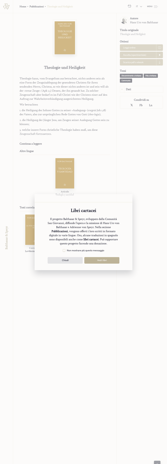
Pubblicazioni (60, 231)
